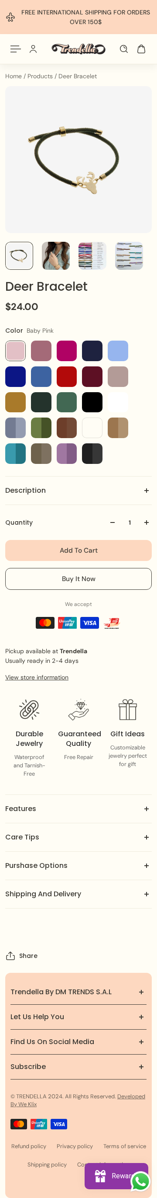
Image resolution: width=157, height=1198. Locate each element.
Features (20, 809)
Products (41, 76)
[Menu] (15, 49)
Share (28, 955)
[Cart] (141, 49)
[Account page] (33, 49)
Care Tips (22, 837)
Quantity (19, 522)
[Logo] (78, 49)
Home (14, 76)
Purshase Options (36, 865)
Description (25, 490)
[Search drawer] (124, 49)
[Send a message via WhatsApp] (141, 1182)
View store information (36, 677)
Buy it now (79, 579)
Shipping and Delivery (43, 894)
